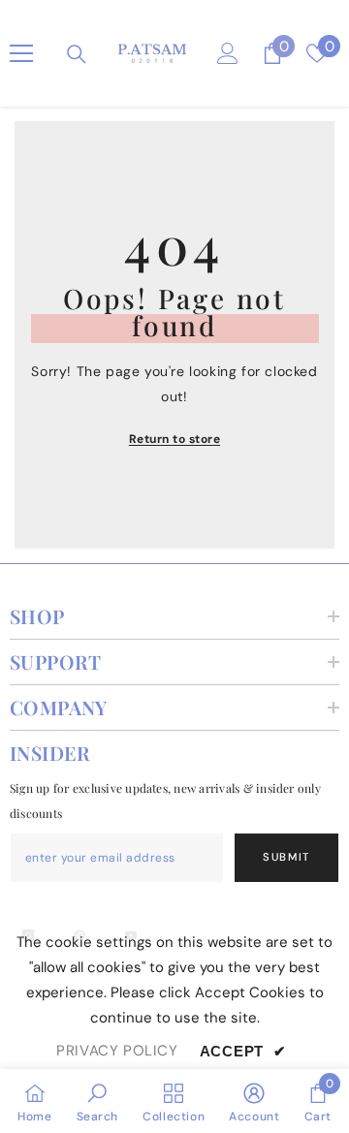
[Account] (227, 53)
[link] (98, 1101)
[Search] (76, 54)
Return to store (174, 439)
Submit (286, 857)
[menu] (21, 53)
